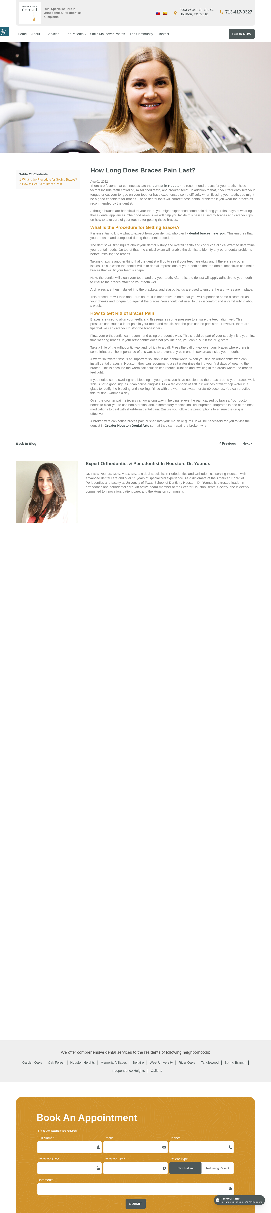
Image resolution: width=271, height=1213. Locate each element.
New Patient (186, 1168)
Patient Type (178, 1159)
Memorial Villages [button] (114, 1062)
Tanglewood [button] (210, 1062)
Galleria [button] (156, 1070)
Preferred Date (48, 1159)
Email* (108, 1138)
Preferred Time (114, 1159)
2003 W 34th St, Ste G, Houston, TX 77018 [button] (197, 12)
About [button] (35, 34)
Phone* (174, 1138)
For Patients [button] (75, 34)
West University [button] (161, 1062)
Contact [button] (163, 34)
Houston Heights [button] (82, 1062)
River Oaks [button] (187, 1062)
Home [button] (22, 34)
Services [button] (52, 34)
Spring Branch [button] (235, 1062)
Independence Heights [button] (128, 1070)
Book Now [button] (241, 34)
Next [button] (246, 443)
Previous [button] (228, 443)
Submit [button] (135, 1204)
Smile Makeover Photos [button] (107, 34)
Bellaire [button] (138, 1062)
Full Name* (45, 1138)
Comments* (46, 1180)
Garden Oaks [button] (32, 1062)
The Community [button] (141, 34)
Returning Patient (217, 1168)
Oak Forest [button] (56, 1062)
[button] (4, 31)
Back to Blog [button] (26, 443)
